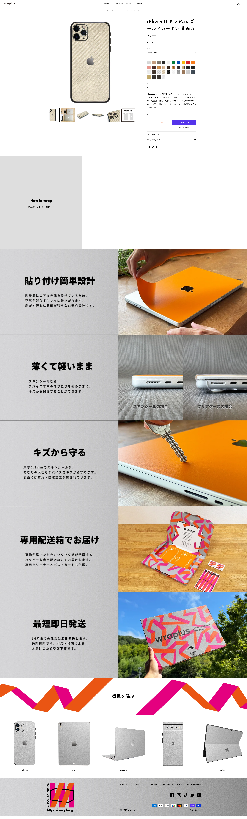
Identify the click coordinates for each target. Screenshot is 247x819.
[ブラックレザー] (188, 67)
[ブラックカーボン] (169, 72)
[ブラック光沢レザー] (193, 67)
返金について (140, 784)
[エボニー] (169, 67)
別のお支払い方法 (184, 127)
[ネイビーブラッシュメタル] (193, 72)
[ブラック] (164, 63)
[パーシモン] (183, 67)
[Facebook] (172, 795)
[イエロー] (183, 63)
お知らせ (129, 3)
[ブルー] (178, 63)
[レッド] (188, 63)
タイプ (149, 83)
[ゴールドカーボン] (164, 72)
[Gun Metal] (178, 72)
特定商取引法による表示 (172, 784)
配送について (125, 784)
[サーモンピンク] (149, 67)
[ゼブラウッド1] (164, 67)
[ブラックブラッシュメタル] (154, 77)
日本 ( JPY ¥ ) (195, 810)
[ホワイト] (169, 63)
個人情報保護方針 (194, 784)
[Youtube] (199, 795)
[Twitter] (192, 795)
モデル (149, 49)
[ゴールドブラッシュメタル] (149, 77)
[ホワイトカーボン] (174, 72)
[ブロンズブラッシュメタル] (183, 72)
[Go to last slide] (48, 62)
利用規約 (154, 784)
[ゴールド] (154, 63)
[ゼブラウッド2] (174, 67)
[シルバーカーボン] (159, 72)
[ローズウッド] (154, 67)
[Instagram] (179, 795)
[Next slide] (132, 62)
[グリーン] (174, 63)
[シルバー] (149, 63)
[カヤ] (178, 67)
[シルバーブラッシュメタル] (188, 72)
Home (108, 11)
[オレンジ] (193, 63)
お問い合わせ (138, 3)
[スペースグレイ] (159, 63)
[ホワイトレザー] (149, 72)
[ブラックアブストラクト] (159, 77)
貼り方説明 (119, 3)
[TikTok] (186, 795)
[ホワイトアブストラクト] (164, 77)
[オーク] (159, 67)
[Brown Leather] (154, 72)
